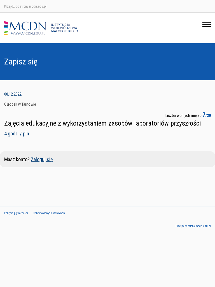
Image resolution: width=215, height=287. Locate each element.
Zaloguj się (42, 159)
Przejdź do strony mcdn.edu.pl (25, 6)
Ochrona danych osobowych (49, 213)
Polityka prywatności (16, 213)
